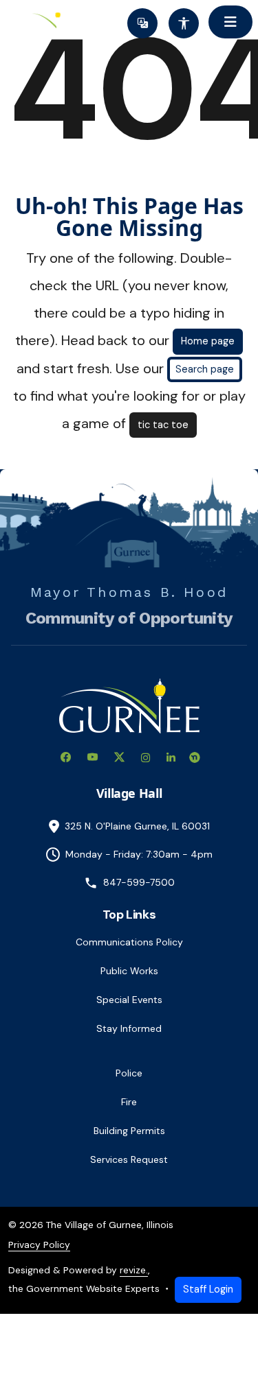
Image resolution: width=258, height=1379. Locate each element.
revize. (134, 1270)
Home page (208, 341)
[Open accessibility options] (184, 23)
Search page (204, 369)
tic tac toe (163, 425)
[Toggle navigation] (230, 21)
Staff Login (208, 1289)
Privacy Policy (39, 1244)
